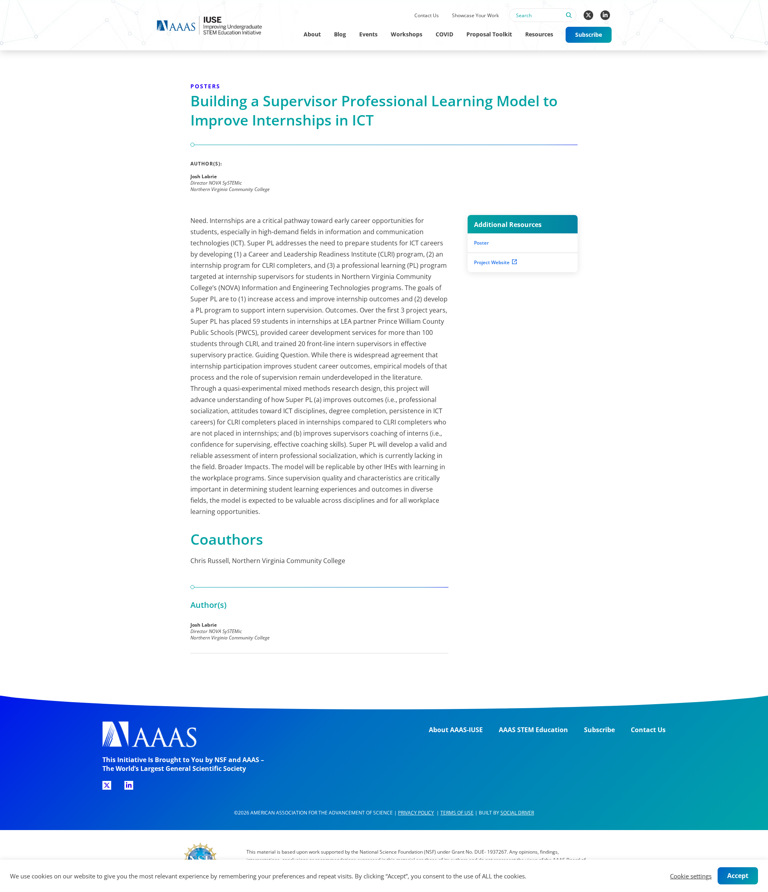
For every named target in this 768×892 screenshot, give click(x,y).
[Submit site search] (568, 19)
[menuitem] (426, 15)
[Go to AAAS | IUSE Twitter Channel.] (588, 15)
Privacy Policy (416, 812)
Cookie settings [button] (691, 876)
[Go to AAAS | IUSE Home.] (217, 25)
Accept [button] (737, 875)
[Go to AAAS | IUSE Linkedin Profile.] (605, 15)
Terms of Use (457, 812)
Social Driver (517, 812)
